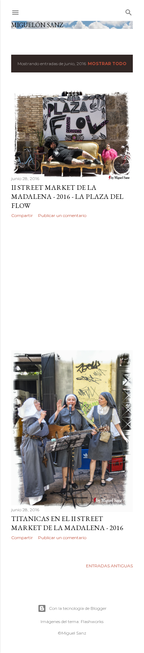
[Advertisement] (72, 284)
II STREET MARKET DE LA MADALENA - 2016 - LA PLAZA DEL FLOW (67, 196)
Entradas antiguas (109, 565)
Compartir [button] (22, 215)
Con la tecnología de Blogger (78, 608)
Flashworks (92, 621)
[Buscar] (128, 11)
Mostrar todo (107, 63)
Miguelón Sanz (37, 25)
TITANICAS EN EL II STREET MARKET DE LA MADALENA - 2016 (67, 523)
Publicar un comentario (62, 215)
